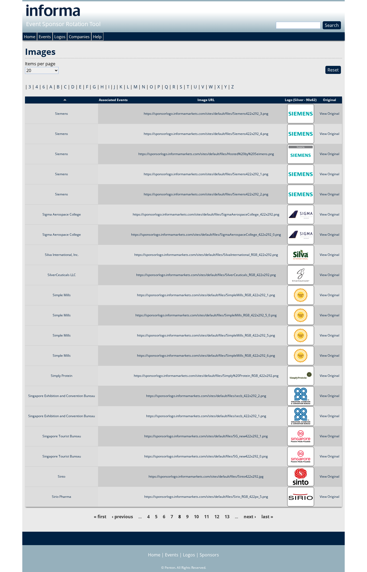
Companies (79, 36)
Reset (333, 70)
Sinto (61, 476)
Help (97, 36)
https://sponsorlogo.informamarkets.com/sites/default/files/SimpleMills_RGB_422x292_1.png (206, 295)
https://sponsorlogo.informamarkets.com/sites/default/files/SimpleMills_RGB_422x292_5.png (206, 335)
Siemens (61, 113)
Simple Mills (62, 295)
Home (29, 36)
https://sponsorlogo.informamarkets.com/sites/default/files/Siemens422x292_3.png (206, 113)
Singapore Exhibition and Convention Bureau (61, 396)
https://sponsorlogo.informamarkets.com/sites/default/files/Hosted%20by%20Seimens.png (206, 154)
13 (227, 517)
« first (100, 517)
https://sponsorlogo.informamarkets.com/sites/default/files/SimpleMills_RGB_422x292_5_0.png (206, 315)
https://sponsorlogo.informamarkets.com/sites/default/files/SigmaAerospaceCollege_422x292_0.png (206, 234)
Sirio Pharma (61, 496)
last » (267, 517)
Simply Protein (61, 375)
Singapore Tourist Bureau (61, 436)
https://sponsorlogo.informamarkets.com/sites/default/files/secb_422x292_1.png (206, 416)
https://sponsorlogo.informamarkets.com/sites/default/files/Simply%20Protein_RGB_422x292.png (206, 375)
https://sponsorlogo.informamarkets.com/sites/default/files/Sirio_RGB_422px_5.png (206, 496)
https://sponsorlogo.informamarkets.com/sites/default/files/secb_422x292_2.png (206, 396)
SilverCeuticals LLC (62, 275)
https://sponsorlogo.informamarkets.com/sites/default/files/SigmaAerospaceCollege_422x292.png (206, 214)
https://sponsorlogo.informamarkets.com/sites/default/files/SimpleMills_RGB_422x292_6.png (206, 355)
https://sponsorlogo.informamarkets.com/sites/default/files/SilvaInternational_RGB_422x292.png (206, 254)
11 (206, 517)
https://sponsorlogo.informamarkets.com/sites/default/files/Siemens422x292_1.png (206, 174)
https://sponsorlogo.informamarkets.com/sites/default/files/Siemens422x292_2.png (206, 194)
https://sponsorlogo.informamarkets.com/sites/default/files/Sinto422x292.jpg (206, 476)
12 (216, 517)
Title (60, 100)
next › (250, 517)
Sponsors (209, 555)
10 (196, 517)
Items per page (40, 64)
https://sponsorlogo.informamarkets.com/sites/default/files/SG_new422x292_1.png (206, 436)
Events (45, 36)
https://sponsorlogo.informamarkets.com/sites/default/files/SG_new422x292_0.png (206, 456)
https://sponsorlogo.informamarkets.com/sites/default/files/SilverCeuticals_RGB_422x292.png (206, 275)
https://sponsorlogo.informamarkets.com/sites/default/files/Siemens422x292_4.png (206, 133)
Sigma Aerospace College (61, 214)
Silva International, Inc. (61, 254)
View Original (329, 113)
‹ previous (122, 517)
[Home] (53, 10)
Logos (59, 36)
